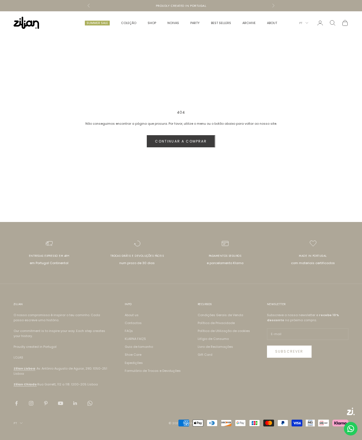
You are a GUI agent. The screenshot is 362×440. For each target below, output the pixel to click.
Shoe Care (133, 354)
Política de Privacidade (216, 323)
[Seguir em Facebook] (16, 403)
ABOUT (272, 23)
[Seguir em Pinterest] (46, 403)
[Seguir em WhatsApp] (90, 403)
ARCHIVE (249, 23)
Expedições (134, 363)
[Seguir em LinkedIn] (75, 403)
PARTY (195, 23)
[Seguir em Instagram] (31, 403)
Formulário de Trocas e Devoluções (153, 370)
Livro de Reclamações (215, 346)
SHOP (152, 23)
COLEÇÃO (128, 23)
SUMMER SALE (97, 23)
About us (132, 315)
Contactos (133, 323)
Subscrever (289, 351)
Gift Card (205, 354)
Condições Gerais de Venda (220, 315)
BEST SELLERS (221, 23)
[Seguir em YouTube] (60, 403)
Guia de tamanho (139, 346)
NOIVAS (173, 23)
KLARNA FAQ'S (135, 339)
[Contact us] (350, 428)
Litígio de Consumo (213, 339)
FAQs (129, 331)
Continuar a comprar (181, 141)
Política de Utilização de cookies (224, 331)
